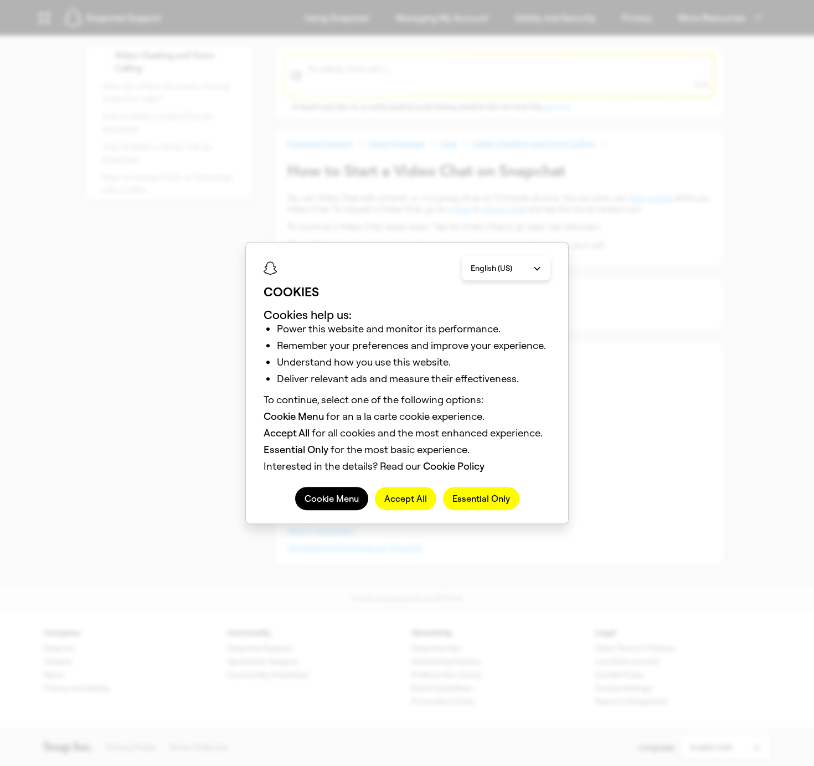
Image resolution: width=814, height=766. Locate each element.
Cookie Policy (454, 466)
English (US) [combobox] (491, 268)
